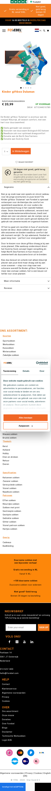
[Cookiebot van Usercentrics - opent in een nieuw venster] (36, 363)
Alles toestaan (25, 417)
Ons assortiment (10, 711)
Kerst (5, 446)
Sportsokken (9, 341)
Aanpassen (24, 426)
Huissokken (8, 348)
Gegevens (9, 187)
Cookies (6, 701)
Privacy (5, 697)
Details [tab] (26, 371)
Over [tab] (42, 371)
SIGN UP (43, 627)
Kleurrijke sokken (11, 504)
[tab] (25, 187)
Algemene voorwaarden (14, 693)
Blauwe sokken (10, 434)
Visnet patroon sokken (14, 525)
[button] (38, 30)
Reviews (8, 288)
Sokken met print (11, 507)
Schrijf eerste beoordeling (13, 101)
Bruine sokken (10, 438)
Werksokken (9, 344)
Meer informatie (12, 281)
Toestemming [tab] (9, 371)
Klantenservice (9, 689)
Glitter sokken (9, 522)
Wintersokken (9, 351)
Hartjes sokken (10, 529)
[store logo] (14, 30)
